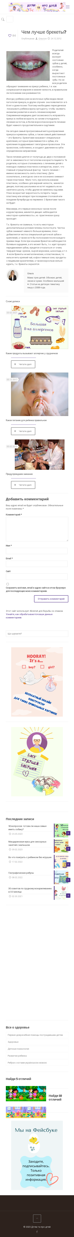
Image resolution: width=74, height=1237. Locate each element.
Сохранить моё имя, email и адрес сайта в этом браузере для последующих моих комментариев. (36, 589)
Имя (9, 545)
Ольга (42, 38)
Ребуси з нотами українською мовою (27, 1062)
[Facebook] (37, 1231)
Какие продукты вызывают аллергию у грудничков (32, 353)
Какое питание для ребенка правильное (26, 420)
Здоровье (13, 1042)
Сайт (8, 571)
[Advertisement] (31, 962)
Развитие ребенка (17, 1055)
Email (9, 558)
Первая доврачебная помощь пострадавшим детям (35, 1035)
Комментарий (14, 514)
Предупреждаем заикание (19, 474)
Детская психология (18, 1049)
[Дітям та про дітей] (37, 7)
